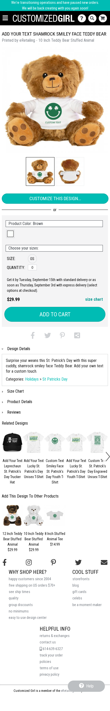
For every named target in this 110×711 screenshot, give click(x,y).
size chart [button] (94, 299)
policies (45, 662)
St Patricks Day (55, 379)
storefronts (81, 579)
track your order (51, 655)
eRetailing (67, 691)
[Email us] (104, 562)
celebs (77, 598)
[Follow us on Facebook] (5, 562)
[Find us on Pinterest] (53, 562)
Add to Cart (55, 314)
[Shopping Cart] (104, 18)
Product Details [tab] (19, 401)
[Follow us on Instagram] (29, 562)
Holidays (32, 379)
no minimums (19, 611)
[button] (40, 171)
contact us (48, 642)
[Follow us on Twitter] (78, 562)
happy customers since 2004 (30, 579)
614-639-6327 (52, 649)
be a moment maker (87, 605)
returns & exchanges (55, 636)
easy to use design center (28, 618)
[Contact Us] (83, 18)
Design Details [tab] (18, 348)
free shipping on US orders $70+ (32, 585)
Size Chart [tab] (15, 391)
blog (75, 585)
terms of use (49, 668)
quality (13, 598)
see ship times (19, 592)
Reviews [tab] (14, 412)
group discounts (21, 605)
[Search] (93, 18)
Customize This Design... (55, 198)
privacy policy (49, 674)
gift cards (79, 592)
